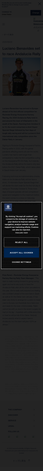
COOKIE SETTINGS (21, 262)
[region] (21, 235)
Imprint (26, 232)
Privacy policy (19, 232)
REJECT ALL (21, 242)
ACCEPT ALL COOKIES (21, 253)
